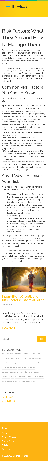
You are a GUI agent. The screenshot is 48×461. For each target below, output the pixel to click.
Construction (9, 401)
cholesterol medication (10, 372)
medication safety (21, 354)
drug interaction (21, 376)
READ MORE (9, 327)
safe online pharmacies (26, 367)
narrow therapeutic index (27, 381)
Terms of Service (9, 437)
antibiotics (35, 372)
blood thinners (25, 372)
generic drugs (35, 354)
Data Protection (8, 445)
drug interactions (8, 358)
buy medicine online (9, 367)
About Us (6, 433)
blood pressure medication (33, 363)
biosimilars (6, 376)
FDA (12, 376)
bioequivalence (17, 363)
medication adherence (36, 376)
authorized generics (9, 381)
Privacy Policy (8, 441)
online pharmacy (8, 354)
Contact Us (6, 449)
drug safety (36, 358)
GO (41, 339)
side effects (6, 363)
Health (7, 397)
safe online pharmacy (23, 358)
